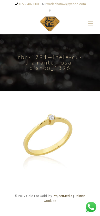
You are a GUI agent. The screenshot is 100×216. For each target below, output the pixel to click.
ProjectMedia (62, 196)
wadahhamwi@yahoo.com (66, 4)
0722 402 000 (29, 4)
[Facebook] (50, 10)
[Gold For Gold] (50, 23)
